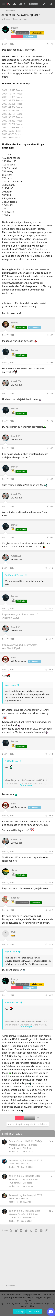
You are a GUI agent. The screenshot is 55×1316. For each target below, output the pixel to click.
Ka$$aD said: (11, 951)
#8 (51, 506)
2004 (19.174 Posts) (12, 93)
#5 (51, 421)
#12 (51, 639)
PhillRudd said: (12, 761)
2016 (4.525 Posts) (11, 134)
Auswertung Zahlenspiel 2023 (25, 1160)
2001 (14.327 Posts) (12, 90)
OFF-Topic (27, 1148)
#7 (51, 479)
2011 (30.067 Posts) (12, 117)
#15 (51, 815)
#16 (51, 851)
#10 (51, 567)
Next (28, 1117)
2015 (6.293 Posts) (11, 130)
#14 (51, 753)
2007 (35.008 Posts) (12, 103)
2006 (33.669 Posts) (12, 100)
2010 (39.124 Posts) (12, 113)
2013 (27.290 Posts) (12, 124)
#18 (51, 910)
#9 (51, 537)
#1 (51, 44)
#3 (51, 362)
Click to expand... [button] (27, 785)
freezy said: (10, 684)
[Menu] (4, 4)
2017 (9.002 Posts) (11, 137)
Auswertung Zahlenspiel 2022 (25, 1195)
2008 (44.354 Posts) (12, 107)
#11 (51, 608)
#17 (51, 882)
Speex (11, 1163)
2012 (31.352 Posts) (12, 120)
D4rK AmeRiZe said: (14, 575)
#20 (51, 995)
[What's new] (43, 4)
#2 (51, 335)
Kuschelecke (22, 1163)
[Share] (48, 44)
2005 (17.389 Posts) (12, 97)
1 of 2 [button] (19, 1117)
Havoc (11, 1198)
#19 (51, 944)
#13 (51, 669)
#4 (51, 393)
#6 (51, 448)
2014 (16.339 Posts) (12, 127)
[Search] (50, 4)
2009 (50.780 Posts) (12, 110)
